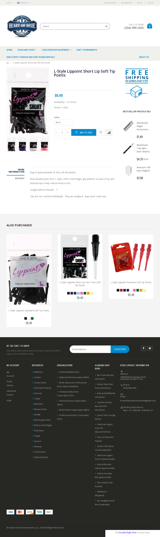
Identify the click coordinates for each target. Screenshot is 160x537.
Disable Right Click (127, 532)
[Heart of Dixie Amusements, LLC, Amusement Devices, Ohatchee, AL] (132, 420)
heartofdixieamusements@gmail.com (138, 400)
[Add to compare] (108, 132)
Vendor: (57, 107)
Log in (150, 3)
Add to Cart (86, 132)
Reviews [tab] (19, 178)
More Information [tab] (16, 170)
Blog (139, 3)
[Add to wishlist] (101, 132)
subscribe (120, 349)
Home (8, 63)
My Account (110, 3)
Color (57, 117)
